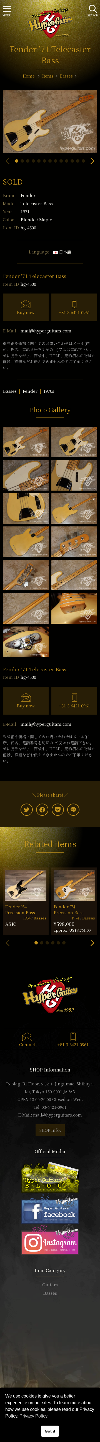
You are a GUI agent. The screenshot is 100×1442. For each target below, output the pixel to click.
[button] (16, 161)
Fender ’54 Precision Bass (20, 909)
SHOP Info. (50, 1130)
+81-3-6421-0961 (74, 312)
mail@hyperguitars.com (46, 331)
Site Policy (50, 1385)
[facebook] (42, 810)
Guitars (50, 1284)
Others (50, 1318)
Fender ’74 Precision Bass (69, 909)
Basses (10, 391)
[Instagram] (50, 1239)
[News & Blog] (50, 1176)
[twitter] (27, 810)
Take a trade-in (50, 1360)
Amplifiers (50, 1309)
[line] (73, 810)
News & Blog (50, 1368)
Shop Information (50, 1352)
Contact (27, 1044)
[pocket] (58, 810)
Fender (28, 195)
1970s (48, 391)
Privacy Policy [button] (33, 1416)
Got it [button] (50, 1431)
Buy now (26, 312)
